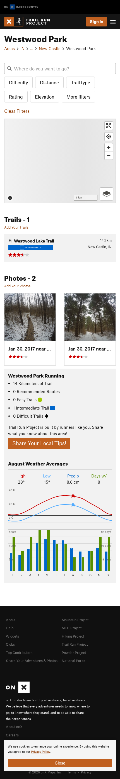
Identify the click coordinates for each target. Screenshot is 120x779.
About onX (14, 726)
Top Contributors (19, 652)
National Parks (73, 660)
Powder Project (74, 652)
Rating (16, 96)
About (10, 620)
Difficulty (18, 82)
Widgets (12, 636)
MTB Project (71, 628)
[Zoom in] (109, 147)
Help (9, 628)
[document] (60, 755)
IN (22, 48)
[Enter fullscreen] (109, 126)
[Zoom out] (109, 155)
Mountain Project (75, 620)
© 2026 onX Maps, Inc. (45, 772)
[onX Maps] (18, 691)
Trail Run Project (75, 644)
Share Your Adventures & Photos (31, 660)
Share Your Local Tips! (39, 443)
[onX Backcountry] (21, 7)
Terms (71, 772)
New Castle (50, 48)
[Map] (60, 161)
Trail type (80, 82)
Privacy (86, 772)
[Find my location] (109, 137)
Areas (9, 48)
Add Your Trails (16, 227)
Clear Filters (17, 111)
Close (60, 762)
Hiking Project (73, 636)
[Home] (29, 21)
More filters (78, 96)
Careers (12, 735)
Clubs (10, 644)
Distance (49, 82)
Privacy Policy (40, 752)
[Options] (106, 194)
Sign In (96, 21)
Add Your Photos (17, 286)
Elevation (44, 96)
